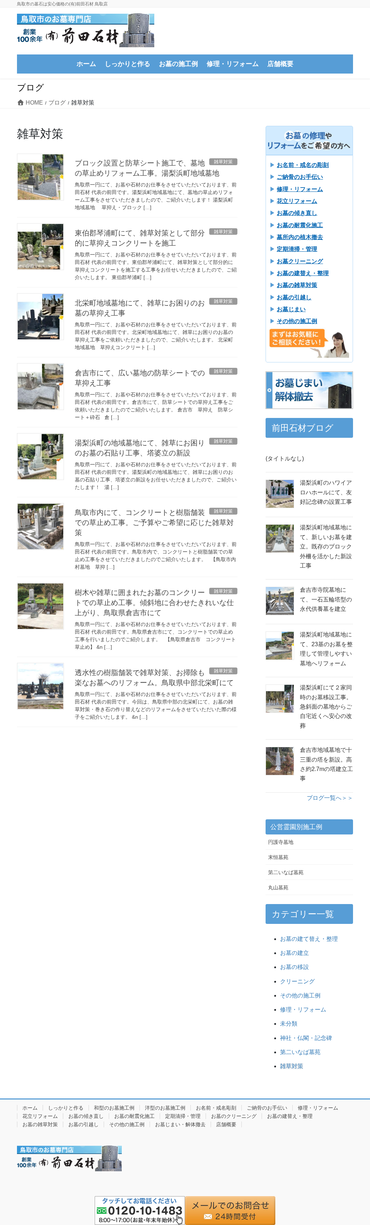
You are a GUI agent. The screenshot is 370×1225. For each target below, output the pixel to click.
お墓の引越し (83, 1124)
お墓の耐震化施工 (134, 1116)
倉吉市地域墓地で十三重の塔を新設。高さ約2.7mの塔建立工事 (326, 764)
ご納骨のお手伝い (267, 1108)
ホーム (30, 1108)
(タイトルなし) (285, 458)
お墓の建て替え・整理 (309, 939)
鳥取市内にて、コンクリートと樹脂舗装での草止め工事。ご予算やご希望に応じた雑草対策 (154, 522)
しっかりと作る (65, 1108)
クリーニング (297, 981)
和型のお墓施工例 (114, 1108)
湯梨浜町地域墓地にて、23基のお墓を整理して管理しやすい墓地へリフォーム (326, 648)
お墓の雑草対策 (40, 1124)
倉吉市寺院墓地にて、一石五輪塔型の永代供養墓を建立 (326, 599)
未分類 (288, 1024)
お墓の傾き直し (86, 1116)
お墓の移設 (294, 967)
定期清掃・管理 (183, 1116)
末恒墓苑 (278, 857)
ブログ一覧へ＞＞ (330, 798)
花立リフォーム (40, 1116)
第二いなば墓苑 (286, 872)
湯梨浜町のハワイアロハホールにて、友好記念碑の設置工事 (326, 492)
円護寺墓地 (280, 842)
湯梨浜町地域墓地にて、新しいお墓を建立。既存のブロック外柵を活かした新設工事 (326, 546)
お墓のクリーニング (234, 1116)
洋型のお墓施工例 (165, 1108)
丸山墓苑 (278, 887)
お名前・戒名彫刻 (216, 1108)
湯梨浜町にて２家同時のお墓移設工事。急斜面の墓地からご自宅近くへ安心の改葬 (326, 706)
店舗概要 (226, 1124)
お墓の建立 (294, 953)
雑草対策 (291, 1066)
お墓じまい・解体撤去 (180, 1124)
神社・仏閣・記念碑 (306, 1038)
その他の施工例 (300, 995)
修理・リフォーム (303, 1009)
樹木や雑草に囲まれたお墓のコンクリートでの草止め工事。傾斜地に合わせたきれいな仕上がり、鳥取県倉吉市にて (154, 603)
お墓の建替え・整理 (290, 1116)
